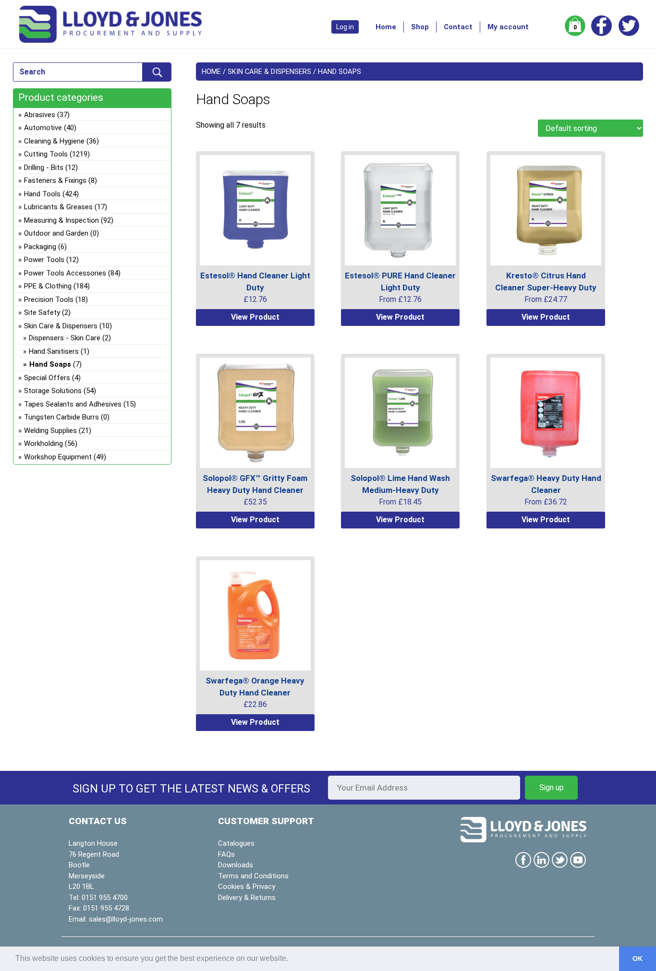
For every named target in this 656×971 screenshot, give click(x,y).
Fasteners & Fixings (55, 180)
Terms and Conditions (253, 876)
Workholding (43, 443)
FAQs (226, 854)
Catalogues (236, 843)
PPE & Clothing (48, 286)
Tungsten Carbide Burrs (61, 417)
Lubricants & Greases (58, 207)
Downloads (235, 865)
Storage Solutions (53, 390)
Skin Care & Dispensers (269, 71)
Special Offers (47, 377)
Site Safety (42, 312)
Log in (345, 27)
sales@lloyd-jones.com (126, 919)
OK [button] (637, 958)
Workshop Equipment (58, 457)
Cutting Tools (46, 154)
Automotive (43, 127)
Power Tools (44, 259)
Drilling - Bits (43, 167)
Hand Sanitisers (54, 351)
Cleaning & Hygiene (54, 141)
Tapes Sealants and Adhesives (72, 404)
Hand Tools (42, 194)
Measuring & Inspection (61, 220)
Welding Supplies (50, 430)
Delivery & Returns (247, 897)
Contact (458, 27)
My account (508, 27)
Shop (420, 27)
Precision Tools (48, 299)
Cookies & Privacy (246, 886)
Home (386, 27)
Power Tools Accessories (65, 273)
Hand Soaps (50, 364)
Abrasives (39, 114)
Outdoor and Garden (56, 233)
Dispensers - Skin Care (64, 338)
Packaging (40, 246)
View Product (255, 317)
